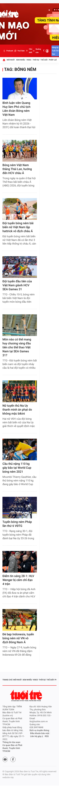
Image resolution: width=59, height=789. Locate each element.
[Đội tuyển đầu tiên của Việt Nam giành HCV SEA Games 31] (19, 267)
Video (28, 60)
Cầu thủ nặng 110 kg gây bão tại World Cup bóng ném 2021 (16, 467)
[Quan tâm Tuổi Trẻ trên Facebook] (13, 759)
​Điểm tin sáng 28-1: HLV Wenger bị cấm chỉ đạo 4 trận (18, 580)
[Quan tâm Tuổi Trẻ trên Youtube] (5, 759)
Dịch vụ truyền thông (39, 730)
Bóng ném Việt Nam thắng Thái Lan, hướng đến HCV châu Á (17, 169)
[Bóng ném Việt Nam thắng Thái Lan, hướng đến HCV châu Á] (19, 150)
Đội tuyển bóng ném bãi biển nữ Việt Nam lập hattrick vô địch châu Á (18, 227)
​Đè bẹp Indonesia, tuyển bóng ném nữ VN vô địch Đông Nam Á (18, 638)
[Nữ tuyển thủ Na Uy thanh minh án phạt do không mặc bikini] (19, 391)
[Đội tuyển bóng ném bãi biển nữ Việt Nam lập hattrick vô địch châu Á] (19, 209)
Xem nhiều (20, 60)
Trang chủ (7, 680)
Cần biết (30, 50)
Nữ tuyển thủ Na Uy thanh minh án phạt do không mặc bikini (17, 409)
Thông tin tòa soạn (11, 742)
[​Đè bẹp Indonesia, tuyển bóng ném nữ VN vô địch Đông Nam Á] (19, 620)
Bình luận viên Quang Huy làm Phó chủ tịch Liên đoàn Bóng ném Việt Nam (16, 109)
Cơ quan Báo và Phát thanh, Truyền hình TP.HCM (12, 748)
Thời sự (36, 60)
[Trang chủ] (3, 60)
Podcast (9, 51)
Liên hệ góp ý (36, 736)
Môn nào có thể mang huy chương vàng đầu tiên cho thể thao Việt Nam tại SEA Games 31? (16, 347)
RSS (47, 736)
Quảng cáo (38, 50)
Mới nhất (11, 60)
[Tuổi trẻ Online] (26, 695)
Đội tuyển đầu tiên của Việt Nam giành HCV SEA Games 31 (17, 285)
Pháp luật (53, 60)
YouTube (20, 51)
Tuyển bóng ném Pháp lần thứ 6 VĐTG (17, 524)
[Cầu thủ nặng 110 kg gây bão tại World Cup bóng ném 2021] (19, 449)
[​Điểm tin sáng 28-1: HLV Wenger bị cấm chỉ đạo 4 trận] (19, 562)
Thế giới (44, 60)
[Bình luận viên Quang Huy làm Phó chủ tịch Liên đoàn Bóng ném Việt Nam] (19, 88)
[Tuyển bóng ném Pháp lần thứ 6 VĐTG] (19, 507)
